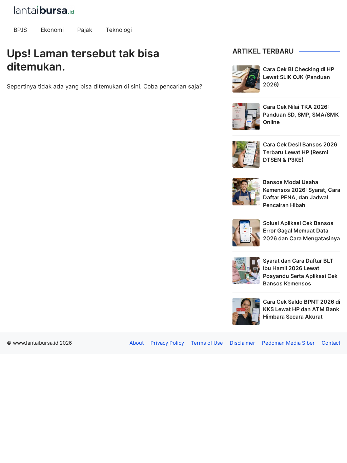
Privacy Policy (167, 343)
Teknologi (119, 29)
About (136, 343)
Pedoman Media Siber (288, 343)
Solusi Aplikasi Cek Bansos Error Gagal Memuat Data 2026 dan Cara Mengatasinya (301, 231)
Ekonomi (52, 29)
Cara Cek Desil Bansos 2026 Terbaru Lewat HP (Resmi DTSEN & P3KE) (300, 152)
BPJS (20, 29)
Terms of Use (207, 343)
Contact (331, 343)
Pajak (84, 29)
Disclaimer (242, 343)
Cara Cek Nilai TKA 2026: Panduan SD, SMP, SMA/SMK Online (301, 114)
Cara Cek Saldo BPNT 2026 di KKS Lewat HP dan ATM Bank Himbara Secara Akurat (301, 309)
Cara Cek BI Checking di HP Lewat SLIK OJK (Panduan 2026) (298, 77)
